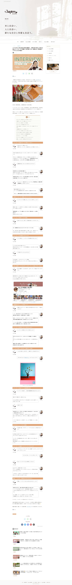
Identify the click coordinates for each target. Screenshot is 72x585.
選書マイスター (51, 60)
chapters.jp (53, 71)
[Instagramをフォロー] (28, 525)
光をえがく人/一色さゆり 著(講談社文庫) (28, 385)
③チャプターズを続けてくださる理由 (22, 122)
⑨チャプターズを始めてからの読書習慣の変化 (23, 134)
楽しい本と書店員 (33, 301)
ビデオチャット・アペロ (52, 55)
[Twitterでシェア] (23, 73)
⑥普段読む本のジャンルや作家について (22, 129)
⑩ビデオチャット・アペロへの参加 (21, 135)
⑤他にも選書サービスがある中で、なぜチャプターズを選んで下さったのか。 (27, 127)
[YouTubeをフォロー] (31, 525)
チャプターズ (38, 79)
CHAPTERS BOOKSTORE (7, 1)
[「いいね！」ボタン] (13, 76)
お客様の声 (50, 53)
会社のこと (50, 57)
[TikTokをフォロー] (34, 525)
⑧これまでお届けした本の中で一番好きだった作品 (24, 132)
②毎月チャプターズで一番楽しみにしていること (23, 121)
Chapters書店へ (44, 582)
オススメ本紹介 (51, 51)
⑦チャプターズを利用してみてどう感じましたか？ (24, 130)
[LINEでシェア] (29, 73)
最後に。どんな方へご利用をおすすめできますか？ (24, 139)
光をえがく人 (26, 357)
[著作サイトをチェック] (22, 525)
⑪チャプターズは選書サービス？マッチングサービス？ (24, 137)
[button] (32, 73)
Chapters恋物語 (51, 48)
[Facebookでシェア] (26, 73)
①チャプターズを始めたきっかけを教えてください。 (24, 119)
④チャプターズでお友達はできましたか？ (22, 124)
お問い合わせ (48, 582)
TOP (22, 582)
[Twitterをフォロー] (25, 525)
